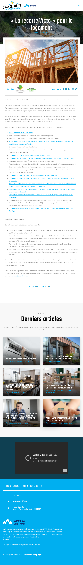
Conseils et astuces (41, 32)
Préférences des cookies (31, 545)
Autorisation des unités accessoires (21, 133)
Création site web (29, 555)
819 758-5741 (17, 496)
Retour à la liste (42, 287)
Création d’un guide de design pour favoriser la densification (29, 155)
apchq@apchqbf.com (20, 502)
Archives (25, 486)
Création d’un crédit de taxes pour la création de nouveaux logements (33, 175)
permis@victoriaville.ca (20, 276)
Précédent (32, 287)
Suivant (51, 287)
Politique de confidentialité (12, 545)
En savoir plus (8, 539)
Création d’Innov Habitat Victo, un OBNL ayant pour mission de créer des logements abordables (42, 158)
